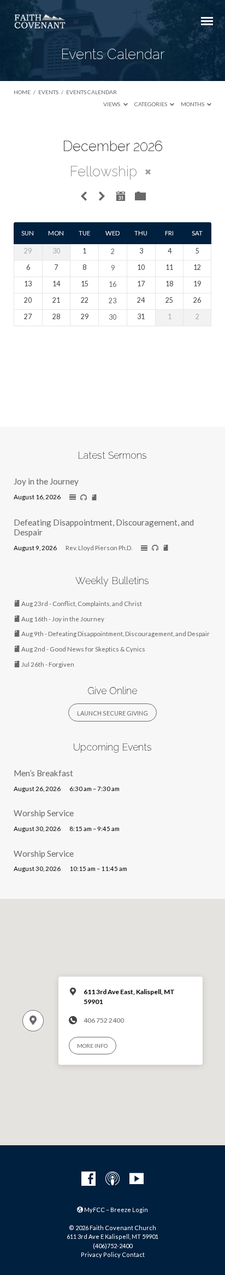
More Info (92, 1045)
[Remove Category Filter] (148, 172)
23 (112, 301)
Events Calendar (91, 92)
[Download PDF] (94, 498)
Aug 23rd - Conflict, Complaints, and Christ (81, 603)
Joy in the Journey (46, 481)
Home (22, 92)
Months (193, 104)
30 (112, 317)
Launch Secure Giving (112, 713)
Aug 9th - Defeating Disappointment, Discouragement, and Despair (115, 633)
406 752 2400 (104, 1020)
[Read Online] (72, 497)
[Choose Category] (140, 196)
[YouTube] (136, 1179)
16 (112, 284)
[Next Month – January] (102, 196)
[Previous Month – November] (84, 196)
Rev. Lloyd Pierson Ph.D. (99, 547)
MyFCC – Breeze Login (115, 1209)
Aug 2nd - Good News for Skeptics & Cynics (82, 649)
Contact (133, 1254)
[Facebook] (88, 1179)
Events (48, 92)
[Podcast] (112, 1179)
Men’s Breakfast (43, 773)
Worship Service (44, 813)
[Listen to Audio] (83, 497)
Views (112, 104)
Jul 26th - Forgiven (47, 664)
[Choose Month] (120, 196)
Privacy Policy (101, 1254)
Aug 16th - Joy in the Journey (62, 618)
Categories (151, 104)
